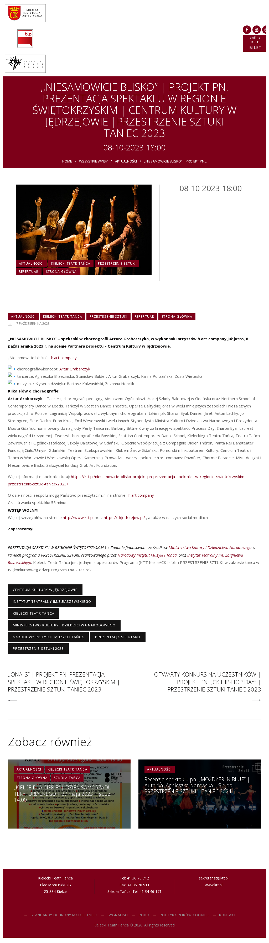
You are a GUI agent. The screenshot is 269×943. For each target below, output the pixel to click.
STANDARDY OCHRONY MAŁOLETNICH (64, 915)
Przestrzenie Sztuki (117, 263)
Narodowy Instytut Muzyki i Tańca (48, 637)
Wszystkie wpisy (93, 161)
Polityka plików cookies (184, 915)
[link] (64, 357)
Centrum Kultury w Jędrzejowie (45, 589)
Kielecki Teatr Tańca (70, 263)
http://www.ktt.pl (78, 517)
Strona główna (61, 271)
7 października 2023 (33, 323)
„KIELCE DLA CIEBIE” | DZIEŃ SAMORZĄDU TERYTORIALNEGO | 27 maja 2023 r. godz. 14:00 (63, 793)
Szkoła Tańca (67, 778)
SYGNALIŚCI (118, 915)
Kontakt (227, 915)
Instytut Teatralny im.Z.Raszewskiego (52, 601)
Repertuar (28, 271)
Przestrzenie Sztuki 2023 (38, 648)
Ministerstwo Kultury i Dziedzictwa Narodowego (64, 625)
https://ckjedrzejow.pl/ (124, 517)
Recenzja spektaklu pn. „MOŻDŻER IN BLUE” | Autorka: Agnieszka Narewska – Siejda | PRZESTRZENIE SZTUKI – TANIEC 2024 (197, 785)
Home (67, 161)
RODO (144, 915)
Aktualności (126, 161)
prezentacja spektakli (117, 637)
